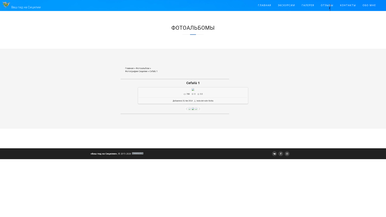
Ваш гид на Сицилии (26, 7)
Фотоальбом (142, 68)
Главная (129, 68)
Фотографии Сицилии (136, 71)
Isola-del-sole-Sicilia (205, 101)
